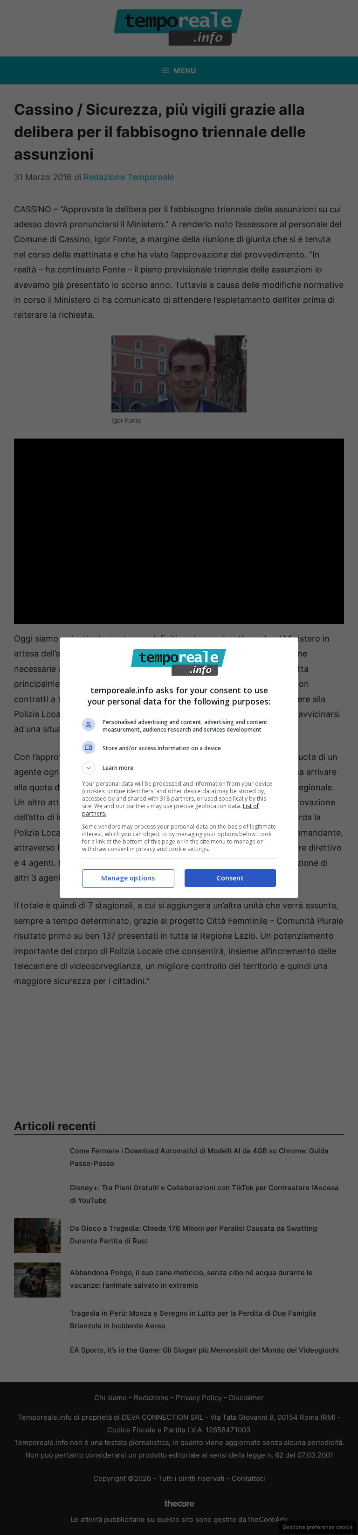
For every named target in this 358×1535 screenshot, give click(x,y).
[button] (179, 767)
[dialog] (179, 767)
